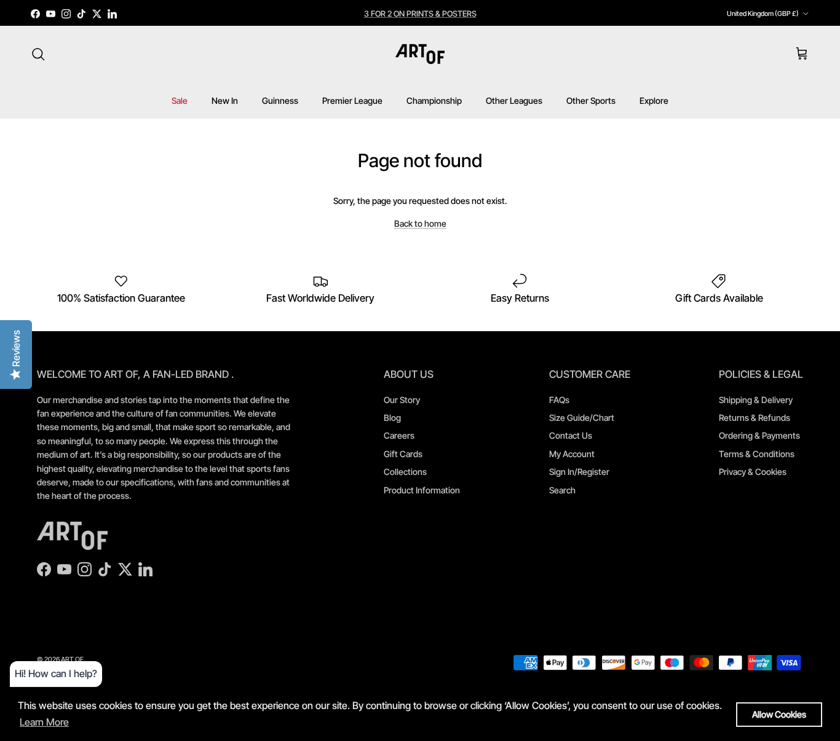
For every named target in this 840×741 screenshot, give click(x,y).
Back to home (420, 223)
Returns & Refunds (754, 417)
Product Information (422, 490)
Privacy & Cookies (753, 471)
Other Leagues (514, 100)
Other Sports (591, 100)
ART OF (72, 659)
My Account (572, 454)
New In (225, 100)
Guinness (280, 100)
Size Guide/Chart (581, 417)
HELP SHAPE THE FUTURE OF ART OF (420, 18)
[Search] (38, 54)
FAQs (559, 399)
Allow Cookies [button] (779, 714)
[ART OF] (420, 54)
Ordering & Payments (759, 435)
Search (562, 490)
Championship (434, 100)
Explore (654, 100)
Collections (405, 471)
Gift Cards (403, 454)
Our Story (402, 399)
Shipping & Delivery (756, 399)
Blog (392, 417)
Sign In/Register (579, 471)
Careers (399, 435)
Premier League (352, 100)
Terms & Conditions (756, 454)
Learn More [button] (44, 722)
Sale (180, 100)
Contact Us (570, 435)
